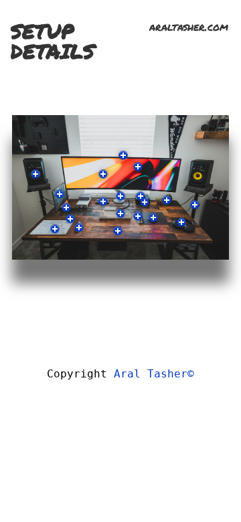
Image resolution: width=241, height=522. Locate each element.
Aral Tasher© (154, 373)
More (35, 174)
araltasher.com (188, 26)
